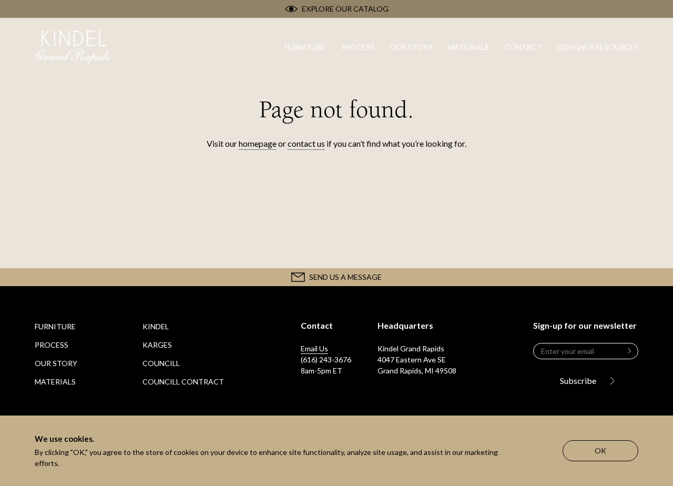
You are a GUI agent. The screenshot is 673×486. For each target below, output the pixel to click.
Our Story (56, 363)
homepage (258, 143)
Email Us (314, 348)
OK (600, 450)
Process (51, 344)
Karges (157, 344)
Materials (55, 381)
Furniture (55, 326)
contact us (306, 143)
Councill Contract (183, 381)
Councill (161, 363)
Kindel (155, 326)
